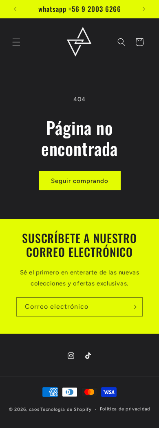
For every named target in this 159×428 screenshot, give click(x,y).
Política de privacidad (125, 409)
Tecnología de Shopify (66, 409)
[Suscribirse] (133, 307)
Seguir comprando (79, 181)
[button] (16, 42)
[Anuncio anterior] (15, 9)
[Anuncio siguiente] (144, 9)
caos (34, 409)
